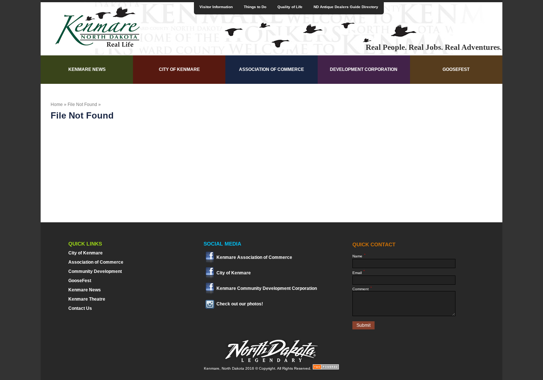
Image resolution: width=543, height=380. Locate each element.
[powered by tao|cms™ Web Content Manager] (326, 368)
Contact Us (80, 308)
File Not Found (82, 104)
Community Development (95, 271)
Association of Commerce (271, 69)
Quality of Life (290, 7)
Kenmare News (87, 69)
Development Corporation (363, 69)
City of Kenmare (179, 69)
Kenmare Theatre (86, 299)
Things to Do (255, 7)
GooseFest (456, 69)
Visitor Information (216, 7)
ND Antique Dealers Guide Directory (346, 7)
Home (57, 104)
